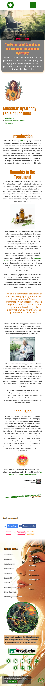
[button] (10, 5)
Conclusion (9, 123)
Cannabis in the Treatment (14, 121)
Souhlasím (12, 682)
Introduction (9, 118)
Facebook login (29, 526)
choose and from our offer (23, 496)
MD (21, 141)
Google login (12, 526)
